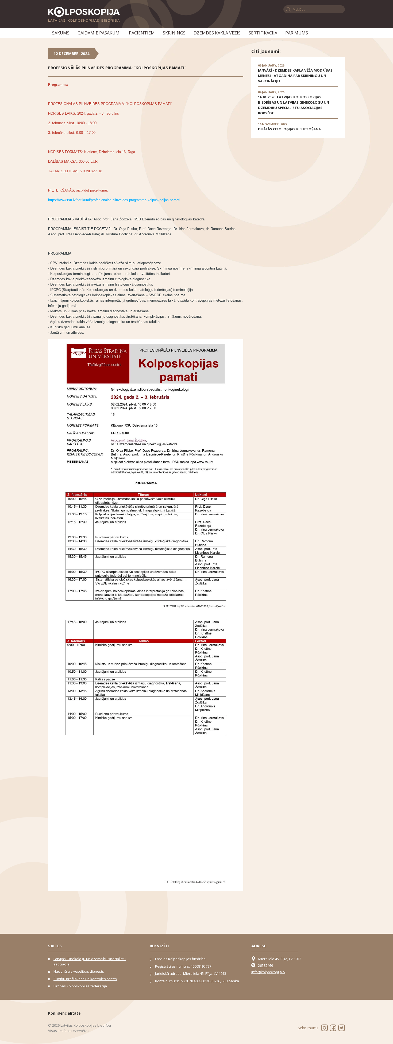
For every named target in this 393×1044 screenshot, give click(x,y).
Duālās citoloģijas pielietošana (289, 129)
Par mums (296, 33)
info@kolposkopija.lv (268, 971)
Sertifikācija (263, 33)
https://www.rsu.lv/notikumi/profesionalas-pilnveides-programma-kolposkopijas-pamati (114, 200)
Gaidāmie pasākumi (99, 33)
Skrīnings (174, 33)
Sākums (61, 33)
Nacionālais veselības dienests (78, 971)
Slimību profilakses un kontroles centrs (85, 978)
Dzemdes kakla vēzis (217, 33)
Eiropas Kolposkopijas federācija (80, 986)
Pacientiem (142, 33)
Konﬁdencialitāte (64, 1013)
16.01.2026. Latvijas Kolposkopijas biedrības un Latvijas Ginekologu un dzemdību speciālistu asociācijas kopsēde (293, 105)
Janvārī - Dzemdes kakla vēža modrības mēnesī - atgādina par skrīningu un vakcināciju (295, 75)
